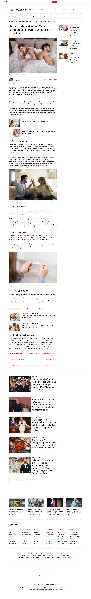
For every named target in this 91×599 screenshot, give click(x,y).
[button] (33, 55)
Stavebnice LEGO (35, 557)
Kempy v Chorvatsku (62, 532)
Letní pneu (49, 557)
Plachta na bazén (33, 555)
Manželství (26, 16)
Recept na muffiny (49, 534)
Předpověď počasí (39, 553)
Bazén (28, 555)
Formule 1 (36, 541)
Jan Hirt (23, 536)
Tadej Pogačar (24, 539)
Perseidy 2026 (46, 553)
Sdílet (51, 79)
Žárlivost (11, 367)
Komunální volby (12, 543)
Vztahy (73, 9)
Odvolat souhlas (72, 566)
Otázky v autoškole (74, 541)
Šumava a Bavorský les (62, 536)
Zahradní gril (63, 555)
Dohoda (46, 365)
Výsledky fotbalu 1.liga (38, 534)
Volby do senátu (12, 541)
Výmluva (52, 365)
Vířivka (68, 555)
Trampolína (40, 555)
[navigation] (2, 2)
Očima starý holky (43, 16)
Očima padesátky (34, 16)
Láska (25, 365)
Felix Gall (23, 541)
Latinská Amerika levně (62, 541)
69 (56, 79)
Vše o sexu (20, 16)
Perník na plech (49, 543)
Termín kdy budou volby (14, 539)
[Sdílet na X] (56, 359)
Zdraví (42, 9)
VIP (30, 9)
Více (79, 9)
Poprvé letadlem (61, 534)
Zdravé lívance (49, 536)
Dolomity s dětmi (61, 543)
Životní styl (48, 9)
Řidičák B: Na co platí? (74, 539)
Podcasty (67, 9)
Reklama (57, 566)
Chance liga (36, 532)
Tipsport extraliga (37, 536)
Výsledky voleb (12, 536)
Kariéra (20, 566)
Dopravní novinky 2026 (74, 536)
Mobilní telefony (29, 557)
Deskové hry (54, 557)
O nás (15, 566)
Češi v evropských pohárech (61, 553)
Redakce (25, 566)
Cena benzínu (52, 553)
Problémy (30, 365)
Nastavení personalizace (46, 569)
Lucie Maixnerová (18, 78)
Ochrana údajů (33, 566)
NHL (35, 543)
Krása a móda (36, 9)
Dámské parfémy (43, 557)
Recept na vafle (49, 541)
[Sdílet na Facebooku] (53, 359)
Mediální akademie (44, 566)
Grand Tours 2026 (25, 543)
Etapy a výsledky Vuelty (26, 534)
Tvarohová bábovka (50, 539)
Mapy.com (33, 553)
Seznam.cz (86, 2)
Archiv (52, 566)
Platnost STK (72, 543)
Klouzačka (49, 555)
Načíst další (20, 480)
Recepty (54, 9)
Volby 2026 (11, 532)
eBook (46, 79)
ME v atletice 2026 (37, 539)
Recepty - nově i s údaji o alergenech (40, 7)
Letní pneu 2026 (73, 532)
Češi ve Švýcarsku (61, 539)
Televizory (59, 557)
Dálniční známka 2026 (74, 534)
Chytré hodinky (65, 557)
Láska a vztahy (12, 16)
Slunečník (44, 555)
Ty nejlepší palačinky (50, 532)
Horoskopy (61, 9)
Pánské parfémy (71, 557)
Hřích (34, 365)
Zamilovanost (40, 365)
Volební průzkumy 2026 (13, 534)
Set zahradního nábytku (56, 555)
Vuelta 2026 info (25, 532)
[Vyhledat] (54, 2)
